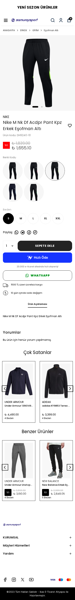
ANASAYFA (9, 30)
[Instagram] (14, 579)
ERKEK (23, 30)
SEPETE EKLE (45, 246)
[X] (22, 579)
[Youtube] (31, 579)
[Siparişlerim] (61, 20)
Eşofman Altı (51, 30)
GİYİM (35, 30)
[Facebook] (5, 579)
